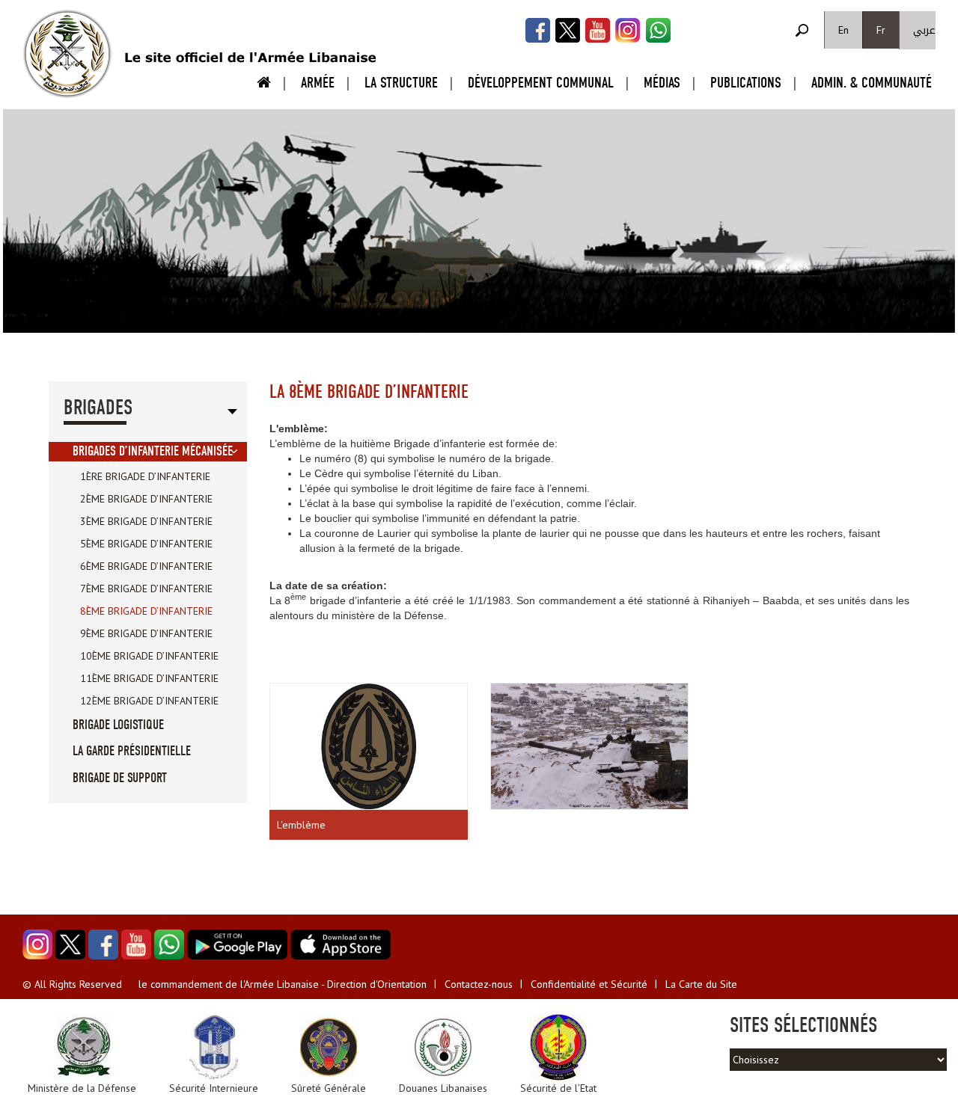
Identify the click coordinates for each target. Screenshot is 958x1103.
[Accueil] (67, 54)
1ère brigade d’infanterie (145, 476)
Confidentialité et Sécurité (589, 984)
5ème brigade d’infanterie (146, 543)
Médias (662, 82)
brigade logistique (118, 725)
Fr (880, 30)
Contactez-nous (479, 984)
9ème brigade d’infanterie (146, 633)
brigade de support (120, 778)
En (843, 30)
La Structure (401, 82)
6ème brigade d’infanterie (146, 566)
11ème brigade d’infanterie (149, 678)
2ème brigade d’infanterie (146, 499)
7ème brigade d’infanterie (146, 588)
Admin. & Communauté (871, 82)
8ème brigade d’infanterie (146, 611)
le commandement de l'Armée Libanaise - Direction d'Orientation (282, 984)
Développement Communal (541, 82)
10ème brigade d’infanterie (149, 656)
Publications (745, 82)
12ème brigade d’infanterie (149, 700)
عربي (924, 30)
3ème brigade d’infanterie (146, 521)
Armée (318, 82)
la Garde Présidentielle (132, 751)
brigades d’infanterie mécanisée (153, 451)
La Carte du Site (701, 984)
